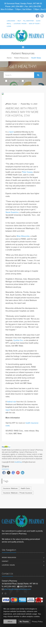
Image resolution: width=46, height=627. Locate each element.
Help (19, 21)
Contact (5, 561)
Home (9, 58)
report (11, 132)
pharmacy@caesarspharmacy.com (17, 589)
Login (9, 26)
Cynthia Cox (18, 340)
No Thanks (24, 622)
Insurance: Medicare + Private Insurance (17, 493)
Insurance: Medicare (10, 488)
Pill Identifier (28, 21)
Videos (28, 81)
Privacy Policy (37, 622)
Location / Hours (20, 23)
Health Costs (25, 488)
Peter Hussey (27, 172)
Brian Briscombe (23, 236)
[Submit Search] (38, 75)
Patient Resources (21, 58)
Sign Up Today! (34, 23)
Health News (14, 81)
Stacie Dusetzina (12, 212)
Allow (10, 622)
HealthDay (18, 462)
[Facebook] (37, 16)
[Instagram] (42, 16)
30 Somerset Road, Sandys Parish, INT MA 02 (23, 3)
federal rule (11, 401)
